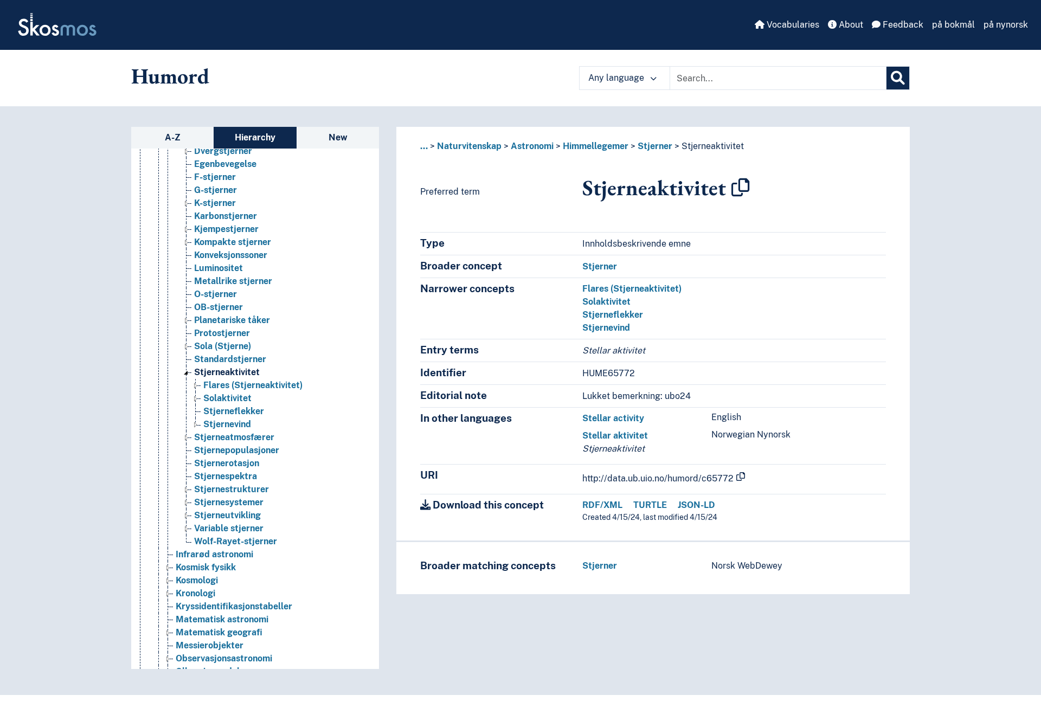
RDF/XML (602, 505)
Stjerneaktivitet (227, 372)
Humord (170, 76)
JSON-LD (696, 505)
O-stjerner (215, 294)
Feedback (902, 25)
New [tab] (338, 137)
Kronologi (195, 593)
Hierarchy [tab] (255, 137)
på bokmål (953, 25)
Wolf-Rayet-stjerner (235, 541)
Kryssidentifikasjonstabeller (234, 606)
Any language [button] (617, 78)
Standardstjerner (230, 359)
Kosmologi (197, 580)
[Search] (898, 78)
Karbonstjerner (225, 216)
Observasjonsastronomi (224, 658)
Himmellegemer (595, 146)
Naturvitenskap (469, 146)
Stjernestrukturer (231, 489)
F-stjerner (215, 177)
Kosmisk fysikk (206, 567)
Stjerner (655, 146)
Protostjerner (222, 333)
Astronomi (532, 146)
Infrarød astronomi (214, 554)
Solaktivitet (227, 398)
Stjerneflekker (233, 411)
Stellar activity (613, 418)
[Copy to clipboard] (741, 187)
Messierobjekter (209, 645)
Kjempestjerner (226, 229)
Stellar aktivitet (615, 435)
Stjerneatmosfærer (234, 437)
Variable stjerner (229, 528)
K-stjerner (215, 203)
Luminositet (218, 268)
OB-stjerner (218, 307)
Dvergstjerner (223, 151)
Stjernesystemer (229, 502)
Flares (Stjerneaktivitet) (253, 385)
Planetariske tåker (232, 320)
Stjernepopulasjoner (236, 450)
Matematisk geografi (219, 632)
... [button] (424, 146)
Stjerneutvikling (227, 515)
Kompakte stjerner (232, 242)
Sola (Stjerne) (222, 346)
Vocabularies (791, 25)
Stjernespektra (225, 476)
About (850, 25)
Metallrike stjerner (233, 281)
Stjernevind (227, 424)
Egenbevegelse (225, 164)
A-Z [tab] (173, 137)
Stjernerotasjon (226, 463)
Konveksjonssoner (230, 255)
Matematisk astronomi (222, 619)
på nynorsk (1006, 25)
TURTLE (650, 505)
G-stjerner (215, 190)
